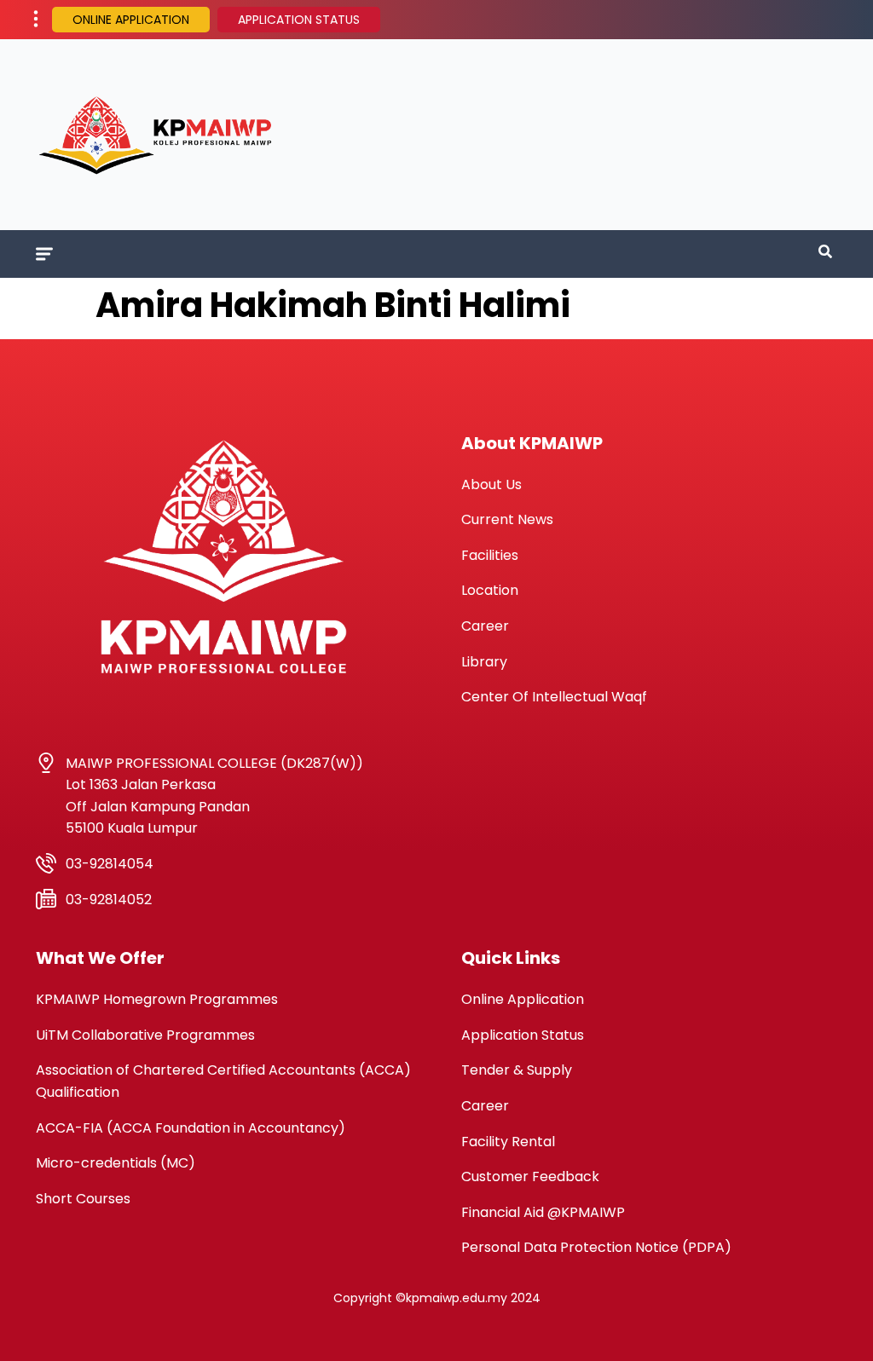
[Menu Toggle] (44, 254)
